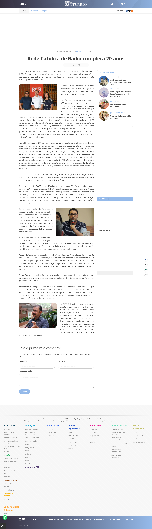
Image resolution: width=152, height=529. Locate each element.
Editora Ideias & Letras (11, 508)
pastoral (7, 487)
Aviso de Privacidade (56, 519)
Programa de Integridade (95, 519)
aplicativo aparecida (32, 429)
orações (28, 457)
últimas (34, 10)
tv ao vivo (50, 436)
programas (72, 445)
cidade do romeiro (11, 438)
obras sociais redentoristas (116, 451)
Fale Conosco (128, 519)
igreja (27, 444)
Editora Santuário (138, 427)
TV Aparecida (54, 425)
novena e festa (10, 480)
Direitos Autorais (114, 519)
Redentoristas (119, 425)
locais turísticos (9, 470)
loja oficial (7, 473)
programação (52, 432)
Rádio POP (95, 425)
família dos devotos (11, 458)
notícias (7, 477)
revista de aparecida (8, 494)
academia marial (10, 429)
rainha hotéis (9, 490)
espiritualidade (31, 441)
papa (27, 460)
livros (135, 439)
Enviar (24, 392)
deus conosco (138, 435)
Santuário (9, 425)
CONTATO (33, 519)
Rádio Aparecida (74, 427)
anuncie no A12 (32, 467)
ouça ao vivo (73, 435)
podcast (71, 439)
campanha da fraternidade (30, 433)
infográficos (29, 447)
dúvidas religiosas (32, 438)
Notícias (79, 51)
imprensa (7, 467)
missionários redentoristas (116, 439)
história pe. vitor (117, 429)
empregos (93, 429)
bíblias (135, 432)
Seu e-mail (63, 362)
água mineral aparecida (9, 433)
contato (120, 11)
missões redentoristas (119, 443)
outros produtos (139, 442)
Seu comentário (26, 371)
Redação (30, 425)
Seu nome (23, 362)
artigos (43, 10)
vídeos (6, 499)
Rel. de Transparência (75, 519)
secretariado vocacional (116, 456)
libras (27, 451)
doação (7, 455)
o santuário (8, 483)
